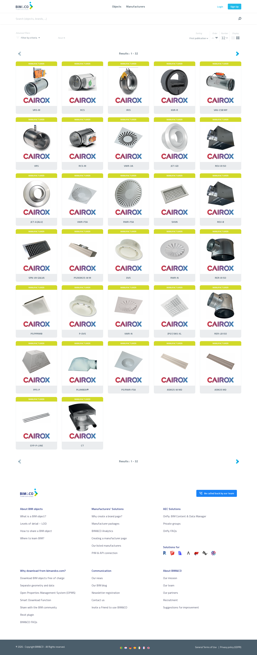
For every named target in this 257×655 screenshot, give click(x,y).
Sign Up (234, 6)
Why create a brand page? (107, 516)
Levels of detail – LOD (33, 523)
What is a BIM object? (33, 516)
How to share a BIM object (36, 531)
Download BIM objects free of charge (42, 578)
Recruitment (170, 600)
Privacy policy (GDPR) (230, 647)
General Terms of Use (206, 647)
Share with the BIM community (38, 607)
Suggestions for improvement (181, 607)
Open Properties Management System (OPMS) (47, 593)
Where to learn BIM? (32, 538)
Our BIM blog (99, 585)
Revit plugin (27, 615)
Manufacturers (135, 6)
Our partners (170, 593)
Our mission (170, 578)
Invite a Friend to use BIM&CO (109, 607)
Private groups (172, 523)
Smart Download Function (35, 600)
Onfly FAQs (170, 531)
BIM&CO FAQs (28, 622)
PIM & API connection (104, 553)
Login (220, 6)
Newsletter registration (106, 593)
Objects (116, 6)
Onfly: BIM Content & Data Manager (184, 516)
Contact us (98, 600)
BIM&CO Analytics (102, 531)
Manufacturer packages (105, 523)
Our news (97, 578)
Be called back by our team (219, 493)
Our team (168, 585)
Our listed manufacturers (106, 545)
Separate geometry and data (37, 585)
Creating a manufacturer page (109, 538)
